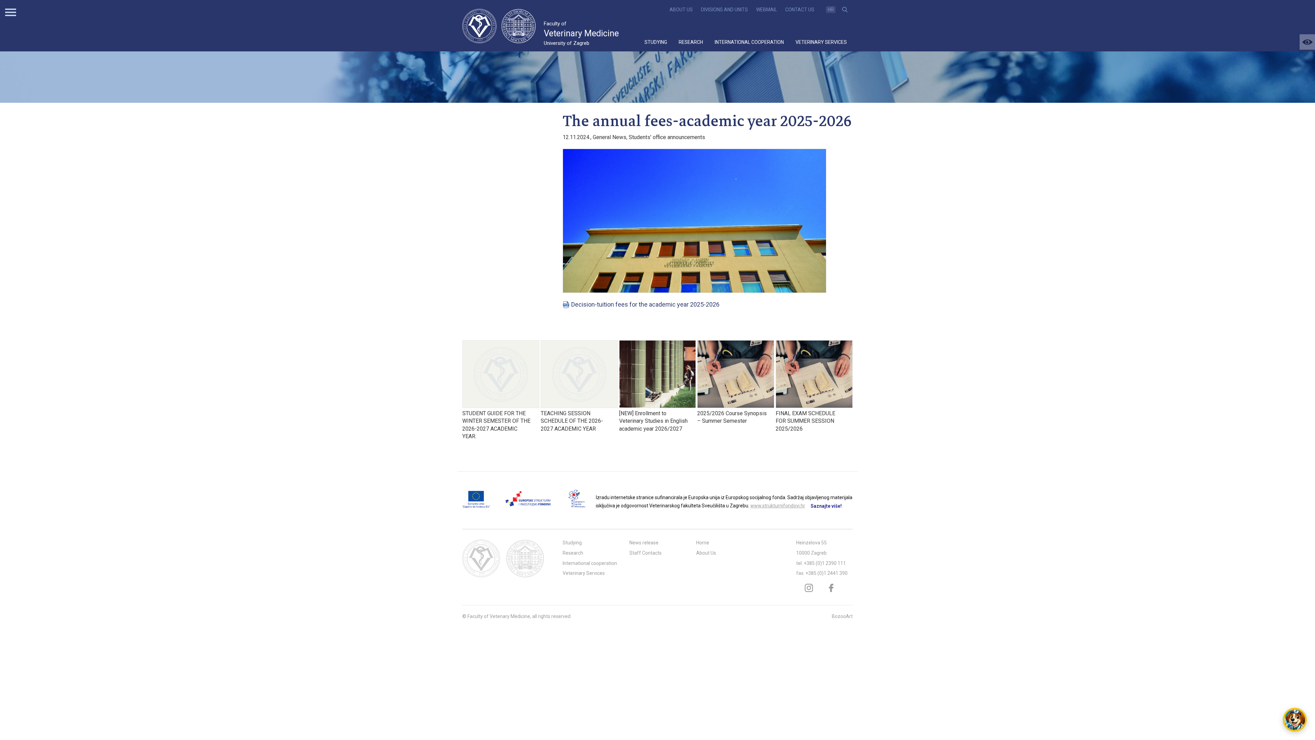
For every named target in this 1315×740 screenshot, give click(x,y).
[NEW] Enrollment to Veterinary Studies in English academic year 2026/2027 (653, 421)
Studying (655, 42)
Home (702, 542)
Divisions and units (724, 9)
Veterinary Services (821, 42)
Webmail (766, 9)
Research (691, 42)
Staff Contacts (645, 553)
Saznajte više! (826, 506)
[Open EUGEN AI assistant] (1295, 720)
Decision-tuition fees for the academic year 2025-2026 (645, 304)
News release (644, 542)
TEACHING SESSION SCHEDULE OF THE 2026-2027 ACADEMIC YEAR (572, 421)
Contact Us (799, 9)
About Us (681, 9)
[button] (1307, 42)
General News (609, 137)
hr (831, 9)
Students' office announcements (667, 137)
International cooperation (749, 42)
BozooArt (842, 616)
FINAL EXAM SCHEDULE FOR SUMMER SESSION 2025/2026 (805, 421)
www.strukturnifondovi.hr (777, 505)
